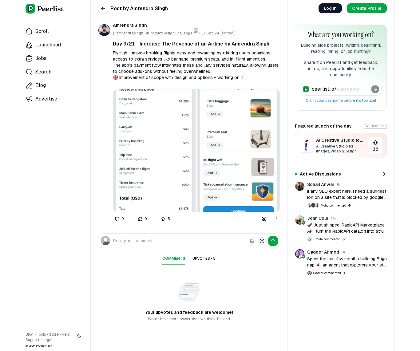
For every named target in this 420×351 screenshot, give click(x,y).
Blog (30, 334)
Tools (41, 334)
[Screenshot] (264, 219)
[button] (154, 150)
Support (32, 339)
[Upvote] (165, 219)
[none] (252, 241)
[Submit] (375, 89)
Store (54, 334)
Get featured (375, 126)
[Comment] (119, 219)
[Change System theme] (79, 335)
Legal (47, 339)
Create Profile (367, 8)
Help (65, 334)
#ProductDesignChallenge (169, 33)
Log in (330, 8)
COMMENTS (173, 258)
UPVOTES (204, 258)
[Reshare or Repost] (142, 219)
